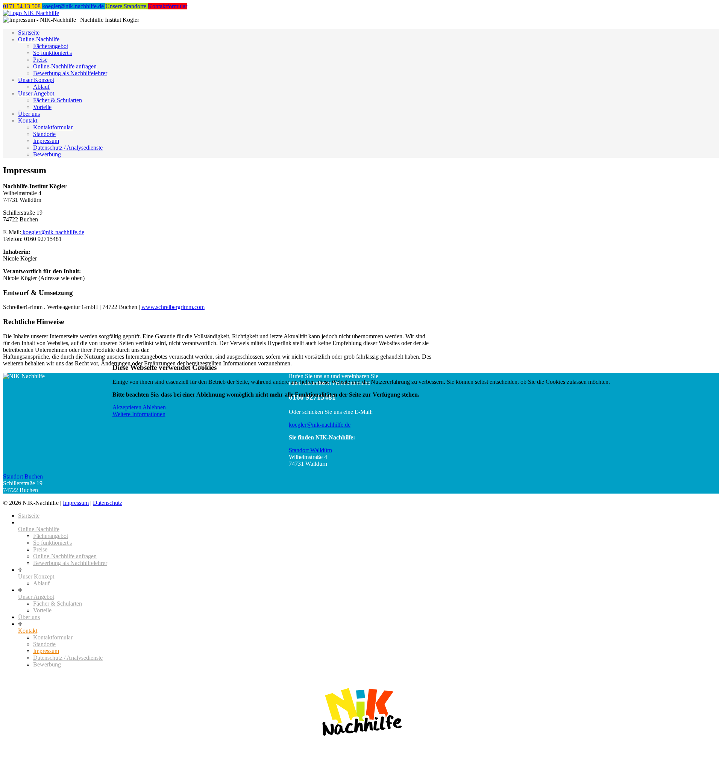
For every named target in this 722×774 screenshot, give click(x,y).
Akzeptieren (126, 407)
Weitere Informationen (138, 414)
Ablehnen (154, 407)
